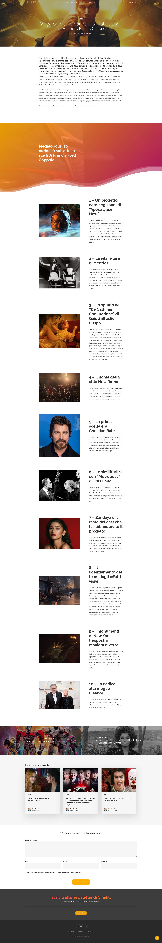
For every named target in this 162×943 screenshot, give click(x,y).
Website (104, 861)
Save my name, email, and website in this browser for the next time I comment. (54, 872)
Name (27, 861)
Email (65, 861)
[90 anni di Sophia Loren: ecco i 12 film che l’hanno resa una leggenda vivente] (121, 740)
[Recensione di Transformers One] (40, 740)
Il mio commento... (31, 840)
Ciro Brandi (73, 34)
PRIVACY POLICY (90, 931)
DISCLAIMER (80, 931)
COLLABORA (71, 931)
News (81, 18)
